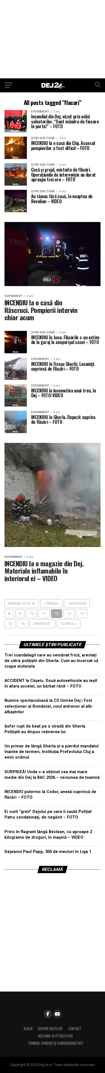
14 (82, 613)
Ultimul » (68, 623)
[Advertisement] (52, 39)
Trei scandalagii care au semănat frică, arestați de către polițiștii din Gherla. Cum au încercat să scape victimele (51, 661)
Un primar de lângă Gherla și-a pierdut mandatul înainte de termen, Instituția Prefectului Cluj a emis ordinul (51, 752)
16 (23, 623)
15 (10, 623)
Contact (74, 1028)
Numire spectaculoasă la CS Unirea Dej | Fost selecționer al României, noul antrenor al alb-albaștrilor (48, 706)
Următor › (42, 623)
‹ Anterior (76, 603)
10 (31, 613)
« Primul (51, 603)
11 (44, 613)
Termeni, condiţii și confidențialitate (55, 1043)
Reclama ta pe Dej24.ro (55, 1036)
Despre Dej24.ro (50, 1028)
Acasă (28, 1028)
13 (69, 613)
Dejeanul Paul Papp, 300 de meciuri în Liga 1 (47, 851)
